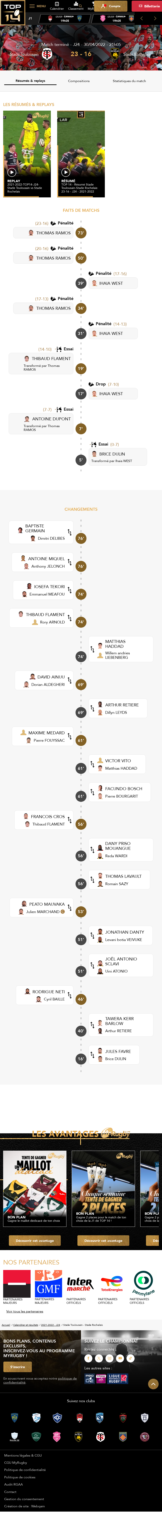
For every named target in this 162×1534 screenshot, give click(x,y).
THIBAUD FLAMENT (51, 358)
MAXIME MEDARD (46, 732)
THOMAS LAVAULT (123, 876)
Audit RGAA (13, 1484)
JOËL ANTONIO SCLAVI (121, 961)
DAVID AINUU (51, 676)
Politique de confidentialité (25, 1469)
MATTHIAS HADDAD (115, 644)
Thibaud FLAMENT (48, 824)
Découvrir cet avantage (35, 1240)
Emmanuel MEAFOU (47, 594)
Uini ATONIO (116, 971)
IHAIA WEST (111, 283)
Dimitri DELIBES (51, 538)
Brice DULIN (115, 1059)
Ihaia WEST (123, 460)
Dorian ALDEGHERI (48, 684)
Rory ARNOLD (52, 622)
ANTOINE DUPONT (51, 418)
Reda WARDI (116, 856)
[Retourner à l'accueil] (12, 15)
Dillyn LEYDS (116, 712)
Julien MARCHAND (42, 911)
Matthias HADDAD (121, 768)
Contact (10, 1491)
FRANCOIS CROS (48, 816)
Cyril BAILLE (54, 999)
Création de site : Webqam (24, 1506)
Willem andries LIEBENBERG (117, 655)
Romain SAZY (116, 884)
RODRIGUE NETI (48, 991)
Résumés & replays (30, 80)
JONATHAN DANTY (124, 932)
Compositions (79, 80)
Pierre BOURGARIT (121, 796)
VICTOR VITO (118, 760)
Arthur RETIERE (118, 1031)
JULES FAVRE (118, 1051)
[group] (64, 18)
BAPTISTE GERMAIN (35, 528)
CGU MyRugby (15, 1462)
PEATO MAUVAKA (47, 904)
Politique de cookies (19, 1477)
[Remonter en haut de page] (153, 1384)
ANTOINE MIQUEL (46, 558)
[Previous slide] (141, 18)
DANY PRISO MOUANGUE (118, 846)
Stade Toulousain (24, 54)
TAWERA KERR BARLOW (119, 1021)
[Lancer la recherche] (80, 6)
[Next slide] (155, 18)
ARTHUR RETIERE (122, 704)
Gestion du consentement (24, 1499)
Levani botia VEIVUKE (123, 939)
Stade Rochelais (136, 54)
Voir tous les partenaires (24, 1311)
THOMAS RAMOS (53, 232)
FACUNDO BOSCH (123, 788)
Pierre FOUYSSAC (49, 740)
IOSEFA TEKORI (49, 586)
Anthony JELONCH (48, 566)
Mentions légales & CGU (23, 1455)
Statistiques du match (129, 80)
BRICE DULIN (112, 453)
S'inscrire (17, 1367)
